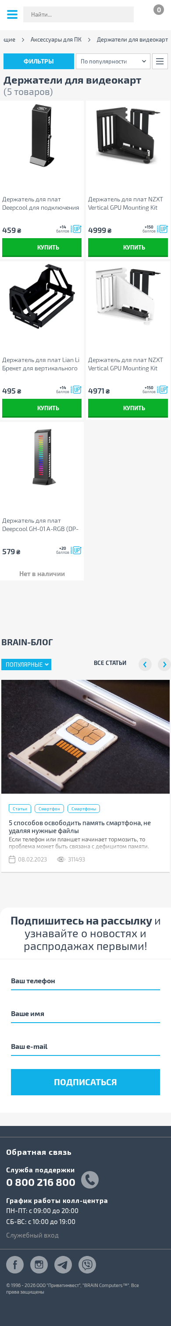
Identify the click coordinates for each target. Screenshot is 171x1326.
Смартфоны (83, 808)
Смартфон (49, 808)
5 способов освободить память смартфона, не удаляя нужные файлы (80, 826)
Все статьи (110, 662)
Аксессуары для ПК (56, 39)
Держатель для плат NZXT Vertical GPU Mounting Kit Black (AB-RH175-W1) (125, 364)
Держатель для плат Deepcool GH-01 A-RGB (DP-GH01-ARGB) (40, 525)
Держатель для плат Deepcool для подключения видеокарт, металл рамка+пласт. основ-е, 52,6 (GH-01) (40, 203)
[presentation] (145, 664)
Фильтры (39, 61)
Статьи (20, 808)
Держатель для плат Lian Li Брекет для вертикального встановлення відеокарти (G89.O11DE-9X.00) (40, 364)
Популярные (24, 664)
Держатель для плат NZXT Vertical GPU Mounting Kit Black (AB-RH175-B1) (125, 203)
